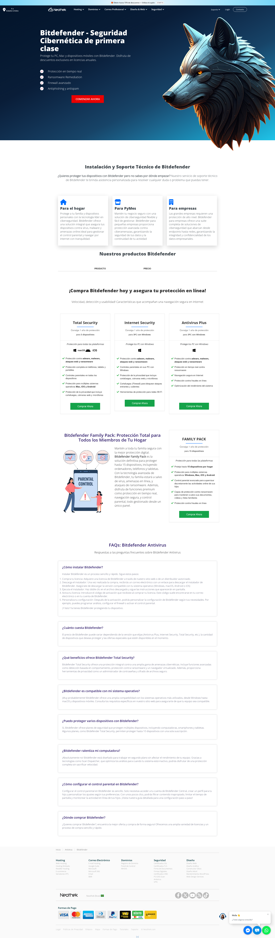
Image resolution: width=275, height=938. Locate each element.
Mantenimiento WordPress (197, 874)
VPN (155, 882)
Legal (58, 929)
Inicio (58, 849)
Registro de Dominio (129, 863)
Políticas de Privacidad (73, 929)
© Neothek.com (148, 929)
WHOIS (124, 868)
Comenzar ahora (88, 99)
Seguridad (160, 860)
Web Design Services (195, 876)
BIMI (90, 876)
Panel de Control (128, 866)
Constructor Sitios (193, 868)
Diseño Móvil (191, 871)
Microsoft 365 (94, 871)
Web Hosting (61, 863)
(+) (137, 936)
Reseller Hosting (62, 868)
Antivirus (68, 849)
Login (227, 9)
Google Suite (94, 866)
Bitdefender (82, 849)
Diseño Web (191, 863)
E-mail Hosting (94, 863)
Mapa (97, 929)
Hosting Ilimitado (63, 866)
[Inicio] (57, 9)
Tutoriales (124, 929)
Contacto (240, 9)
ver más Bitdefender (139, 162)
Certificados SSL (160, 863)
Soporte (134, 929)
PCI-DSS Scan (159, 876)
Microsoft (92, 868)
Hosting (60, 860)
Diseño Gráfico (192, 866)
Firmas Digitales (160, 871)
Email (91, 874)
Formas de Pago (110, 929)
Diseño (190, 860)
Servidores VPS (62, 874)
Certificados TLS (160, 866)
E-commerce (61, 871)
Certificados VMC (161, 874)
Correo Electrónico (99, 860)
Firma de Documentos (163, 868)
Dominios (126, 860)
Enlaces (89, 929)
